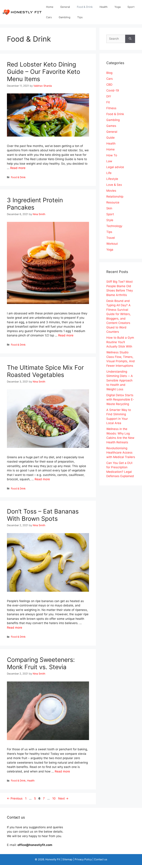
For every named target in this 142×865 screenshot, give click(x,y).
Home (49, 6)
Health (104, 6)
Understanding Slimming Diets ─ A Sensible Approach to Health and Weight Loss (119, 380)
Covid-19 (112, 90)
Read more (17, 168)
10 (54, 798)
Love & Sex (114, 184)
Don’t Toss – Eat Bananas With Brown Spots (43, 515)
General (65, 6)
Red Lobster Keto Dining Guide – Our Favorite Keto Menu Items (43, 71)
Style (109, 220)
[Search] (130, 39)
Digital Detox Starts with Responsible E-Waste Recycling (120, 399)
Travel (110, 238)
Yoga (117, 6)
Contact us (100, 859)
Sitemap (67, 859)
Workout (112, 243)
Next (63, 798)
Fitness (111, 108)
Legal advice (115, 167)
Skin (109, 208)
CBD (109, 84)
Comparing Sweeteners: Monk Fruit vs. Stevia (41, 663)
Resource (112, 202)
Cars (49, 17)
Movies (111, 190)
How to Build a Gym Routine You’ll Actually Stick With (120, 342)
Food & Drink (85, 6)
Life (109, 173)
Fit (108, 102)
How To (111, 155)
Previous (15, 798)
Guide (110, 137)
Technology (114, 226)
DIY (108, 96)
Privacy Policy (83, 859)
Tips (80, 17)
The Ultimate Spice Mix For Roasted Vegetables (45, 371)
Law (109, 161)
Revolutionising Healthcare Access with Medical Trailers (120, 452)
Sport (130, 6)
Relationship (114, 196)
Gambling (64, 17)
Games (111, 126)
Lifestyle (112, 179)
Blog (109, 73)
